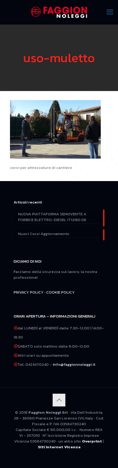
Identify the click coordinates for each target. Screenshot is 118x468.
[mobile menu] (110, 12)
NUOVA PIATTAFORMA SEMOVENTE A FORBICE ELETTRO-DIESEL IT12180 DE (52, 217)
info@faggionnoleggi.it (74, 364)
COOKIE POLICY (60, 292)
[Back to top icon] (59, 400)
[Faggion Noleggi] (59, 12)
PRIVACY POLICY (29, 292)
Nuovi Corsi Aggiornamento (43, 234)
